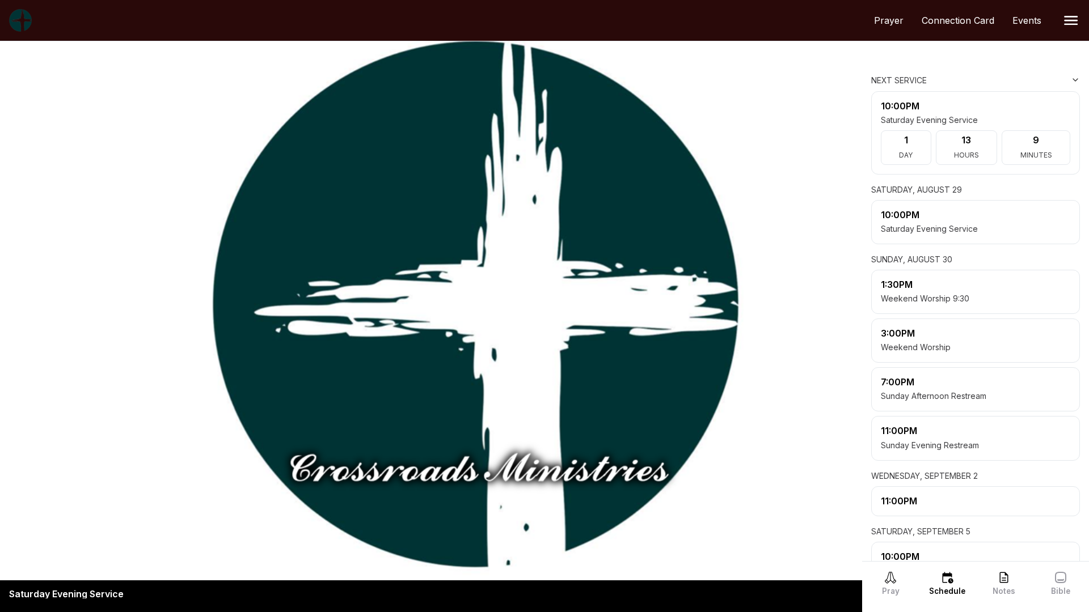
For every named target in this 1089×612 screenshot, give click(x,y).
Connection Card (962, 20)
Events (1031, 20)
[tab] (890, 583)
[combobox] (1023, 80)
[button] (1070, 20)
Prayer (893, 20)
